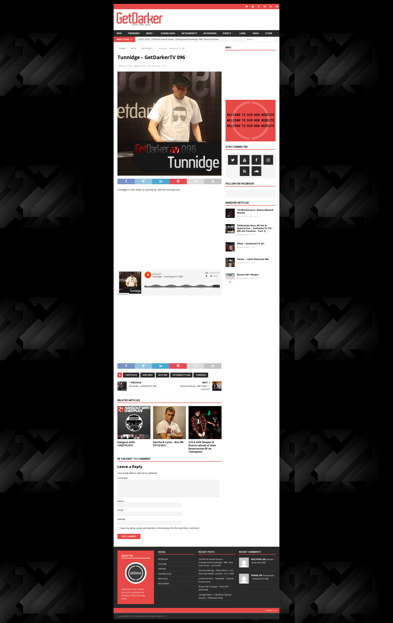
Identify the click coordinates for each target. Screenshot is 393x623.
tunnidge (201, 375)
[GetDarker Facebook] (258, 6)
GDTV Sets (156, 65)
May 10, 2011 (127, 65)
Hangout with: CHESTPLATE (126, 443)
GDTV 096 (162, 375)
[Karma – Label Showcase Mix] (230, 262)
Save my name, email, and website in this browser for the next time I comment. (160, 528)
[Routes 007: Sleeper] (230, 277)
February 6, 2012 (246, 216)
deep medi (148, 375)
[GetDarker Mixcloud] (270, 6)
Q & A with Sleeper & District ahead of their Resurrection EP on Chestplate (202, 446)
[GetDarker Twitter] (246, 6)
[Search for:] (260, 39)
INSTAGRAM (163, 583)
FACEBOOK (163, 559)
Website (121, 519)
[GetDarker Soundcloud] (276, 6)
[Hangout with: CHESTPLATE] (133, 422)
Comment (122, 478)
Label (242, 33)
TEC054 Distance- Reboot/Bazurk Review (255, 211)
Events (227, 33)
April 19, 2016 (244, 262)
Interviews (209, 33)
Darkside (141, 65)
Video (255, 33)
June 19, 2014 (244, 247)
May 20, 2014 (244, 234)
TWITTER (162, 568)
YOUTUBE (162, 564)
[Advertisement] (226, 19)
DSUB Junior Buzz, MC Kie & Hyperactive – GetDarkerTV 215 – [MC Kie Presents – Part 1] (255, 228)
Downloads (168, 33)
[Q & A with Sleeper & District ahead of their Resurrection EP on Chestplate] (205, 422)
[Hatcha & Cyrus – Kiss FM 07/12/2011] (169, 422)
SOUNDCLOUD (164, 573)
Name (120, 501)
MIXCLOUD (163, 578)
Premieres (134, 33)
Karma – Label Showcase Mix (253, 259)
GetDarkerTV (189, 33)
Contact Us (271, 610)
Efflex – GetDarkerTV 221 (250, 243)
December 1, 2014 (246, 278)
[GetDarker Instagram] (264, 6)
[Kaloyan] (244, 565)
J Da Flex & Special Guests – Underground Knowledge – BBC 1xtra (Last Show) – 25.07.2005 (215, 562)
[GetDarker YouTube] (252, 6)
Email (120, 510)
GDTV (133, 48)
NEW (119, 33)
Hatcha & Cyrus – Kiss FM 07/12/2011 (168, 443)
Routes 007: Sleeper (248, 274)
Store (268, 33)
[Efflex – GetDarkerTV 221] (230, 246)
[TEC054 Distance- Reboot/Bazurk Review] (230, 213)
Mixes (149, 33)
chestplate (131, 375)
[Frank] (244, 581)
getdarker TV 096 (181, 375)
